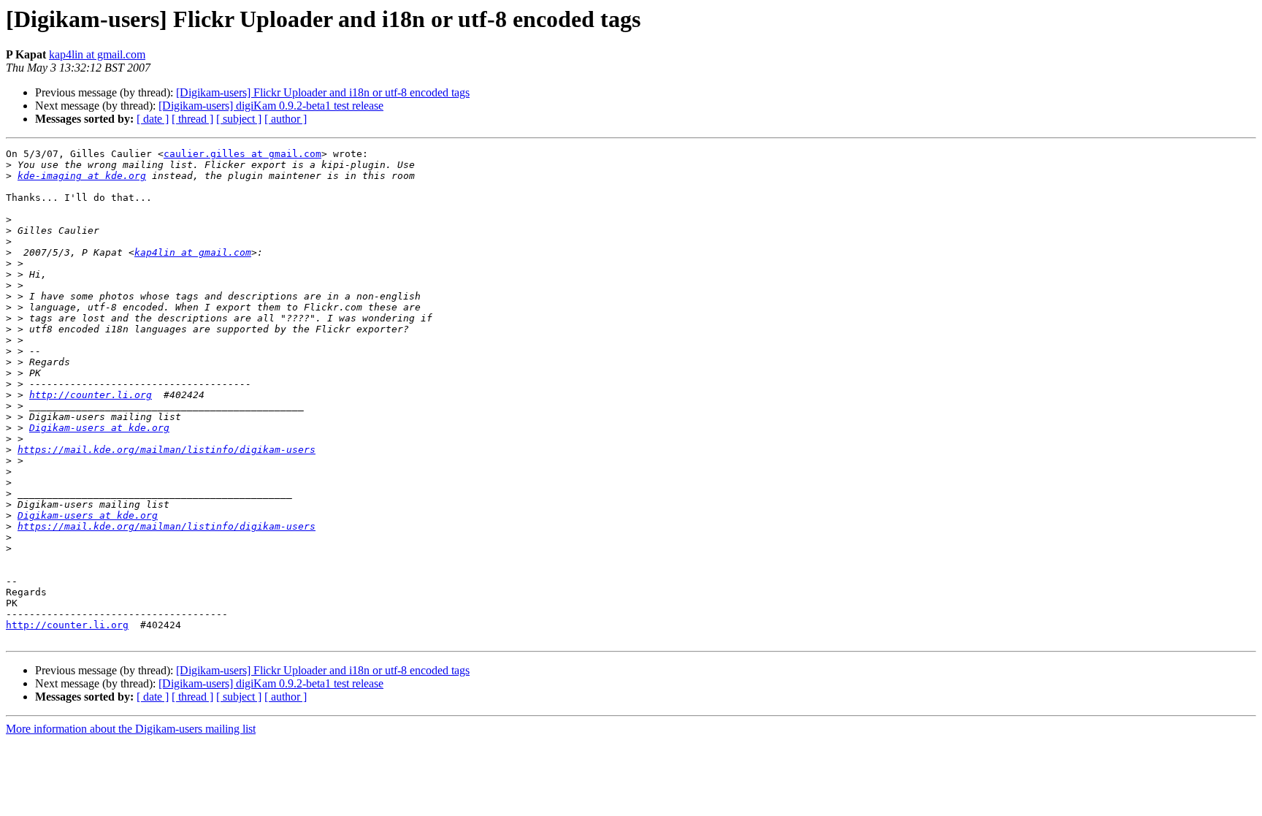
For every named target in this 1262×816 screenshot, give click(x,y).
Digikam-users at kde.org (99, 427)
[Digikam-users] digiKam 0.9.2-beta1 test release (270, 105)
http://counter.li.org (90, 394)
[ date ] (153, 119)
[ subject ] (238, 119)
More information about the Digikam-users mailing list (131, 728)
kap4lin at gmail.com (97, 54)
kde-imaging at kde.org (82, 175)
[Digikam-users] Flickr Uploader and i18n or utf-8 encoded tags (323, 92)
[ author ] (285, 119)
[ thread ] (192, 119)
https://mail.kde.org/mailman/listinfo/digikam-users (167, 449)
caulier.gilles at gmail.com (242, 153)
